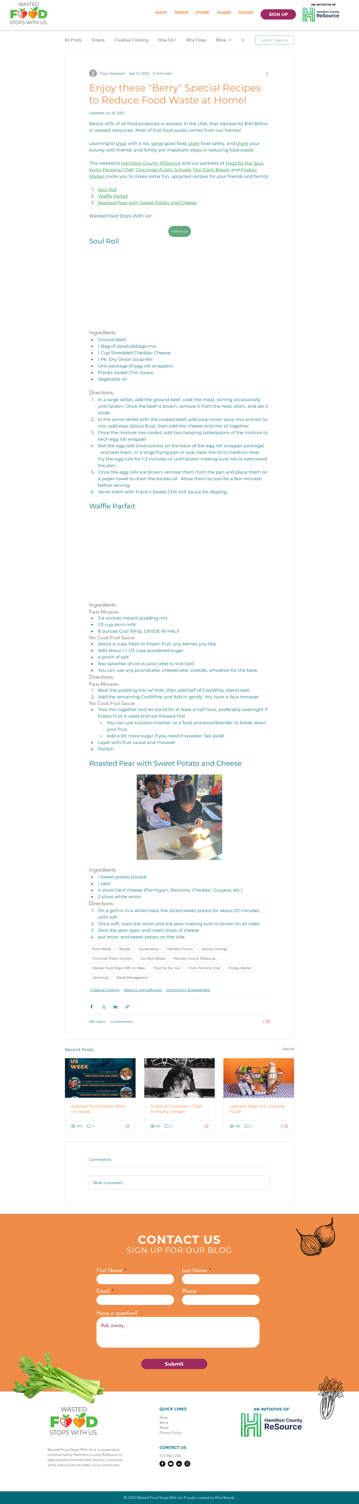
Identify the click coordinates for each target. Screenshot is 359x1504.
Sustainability (148, 951)
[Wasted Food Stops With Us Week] (100, 1080)
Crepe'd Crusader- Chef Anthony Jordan (176, 1111)
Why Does (196, 40)
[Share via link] (127, 1008)
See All (288, 1051)
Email (103, 1293)
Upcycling (100, 979)
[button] (243, 40)
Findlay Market (239, 970)
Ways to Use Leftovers (143, 992)
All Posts (73, 40)
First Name (109, 1272)
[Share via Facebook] (91, 1008)
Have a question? (117, 1315)
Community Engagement (188, 992)
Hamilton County (180, 951)
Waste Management (132, 979)
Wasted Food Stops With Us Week (118, 970)
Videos (98, 40)
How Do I (167, 40)
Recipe (124, 951)
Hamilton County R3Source (194, 960)
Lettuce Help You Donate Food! (257, 1111)
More (221, 40)
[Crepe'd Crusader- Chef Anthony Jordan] (179, 1080)
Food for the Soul (167, 970)
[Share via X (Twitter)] (103, 1008)
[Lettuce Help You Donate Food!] (258, 1080)
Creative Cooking (131, 40)
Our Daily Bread (152, 960)
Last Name (194, 1272)
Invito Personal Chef (204, 970)
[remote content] (179, 291)
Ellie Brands (224, 1499)
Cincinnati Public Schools (112, 960)
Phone (189, 1293)
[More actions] (267, 73)
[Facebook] (162, 1466)
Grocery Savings (214, 951)
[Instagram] (187, 1466)
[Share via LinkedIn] (115, 1008)
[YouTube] (171, 1466)
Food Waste (101, 951)
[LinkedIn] (179, 1466)
